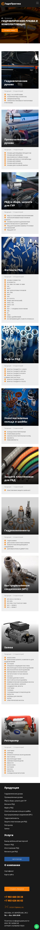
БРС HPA (9, 601)
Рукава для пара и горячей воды (19, 159)
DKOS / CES (10, 305)
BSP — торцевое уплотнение (17, 309)
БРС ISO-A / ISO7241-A (14, 599)
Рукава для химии (14, 161)
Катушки (10, 664)
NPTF (8, 288)
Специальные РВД (13, 99)
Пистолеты (11, 757)
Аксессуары (11, 658)
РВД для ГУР (11, 230)
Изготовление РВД (11, 848)
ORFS (8, 315)
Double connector (14, 280)
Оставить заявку (9, 30)
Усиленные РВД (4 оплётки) (17, 97)
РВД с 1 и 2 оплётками (15, 94)
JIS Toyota (10, 298)
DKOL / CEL (10, 303)
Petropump (11, 740)
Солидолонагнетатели (16, 773)
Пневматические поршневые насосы (20, 682)
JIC (8, 313)
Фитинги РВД (13, 270)
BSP (8, 307)
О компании (12, 865)
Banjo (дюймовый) (14, 317)
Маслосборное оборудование (18, 670)
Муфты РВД (12, 359)
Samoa (8, 647)
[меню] (37, 3)
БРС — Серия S (12, 605)
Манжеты (10, 438)
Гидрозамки (12, 541)
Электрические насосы (15, 700)
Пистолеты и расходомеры (17, 680)
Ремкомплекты (12, 440)
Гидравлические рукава (13, 794)
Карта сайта (9, 875)
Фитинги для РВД (11, 852)
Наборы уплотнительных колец (19, 436)
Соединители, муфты (15, 686)
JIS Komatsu (11, 282)
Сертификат (9, 871)
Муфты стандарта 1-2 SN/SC (17, 369)
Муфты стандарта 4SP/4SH (16, 371)
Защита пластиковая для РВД (15, 822)
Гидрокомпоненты (17, 530)
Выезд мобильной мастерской (16, 841)
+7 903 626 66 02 (13, 900)
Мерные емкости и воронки (17, 672)
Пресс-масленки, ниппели (16, 684)
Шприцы (10, 753)
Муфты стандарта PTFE (15, 379)
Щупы (9, 698)
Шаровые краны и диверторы (17, 549)
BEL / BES (10, 292)
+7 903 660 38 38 (13, 896)
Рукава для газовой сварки (17, 165)
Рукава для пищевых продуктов (19, 153)
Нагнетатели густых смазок (17, 674)
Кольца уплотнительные (16, 432)
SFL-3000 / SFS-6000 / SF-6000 (16, 284)
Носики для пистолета (15, 678)
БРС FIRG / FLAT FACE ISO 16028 (16, 603)
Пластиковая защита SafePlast (18, 490)
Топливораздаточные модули (18, 692)
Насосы (10, 676)
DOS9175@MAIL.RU (16, 907)
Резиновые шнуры (13, 434)
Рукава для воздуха (14, 163)
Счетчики (10, 688)
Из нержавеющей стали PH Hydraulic (20, 319)
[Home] (2, 18)
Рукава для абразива (15, 155)
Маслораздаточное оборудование (20, 668)
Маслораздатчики (14, 759)
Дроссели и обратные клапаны (18, 543)
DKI (8, 286)
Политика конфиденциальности (16, 921)
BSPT (8, 294)
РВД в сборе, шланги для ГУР (15, 801)
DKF (8, 296)
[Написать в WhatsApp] (36, 926)
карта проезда (17, 859)
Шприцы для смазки (14, 696)
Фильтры (10, 694)
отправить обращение (17, 889)
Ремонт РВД (9, 845)
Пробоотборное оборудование (19, 755)
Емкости (10, 763)
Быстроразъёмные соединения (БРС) (17, 587)
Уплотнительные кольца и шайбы (16, 419)
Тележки (10, 690)
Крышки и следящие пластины (18, 666)
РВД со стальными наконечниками (20, 215)
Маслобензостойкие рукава (17, 157)
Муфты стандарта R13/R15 (16, 373)
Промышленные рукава (13, 797)
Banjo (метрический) (14, 300)
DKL (8, 311)
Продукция (7, 91)
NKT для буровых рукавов (16, 290)
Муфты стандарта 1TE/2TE (16, 381)
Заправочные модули (15, 761)
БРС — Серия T (12, 607)
